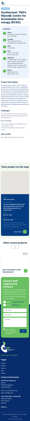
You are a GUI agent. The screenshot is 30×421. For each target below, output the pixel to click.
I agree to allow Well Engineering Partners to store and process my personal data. (10, 332)
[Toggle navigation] (28, 2)
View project (18, 232)
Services (3, 363)
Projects (3, 365)
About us (3, 368)
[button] (9, 184)
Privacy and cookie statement (15, 419)
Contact (3, 373)
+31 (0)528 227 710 (17, 302)
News (2, 370)
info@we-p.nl (16, 305)
